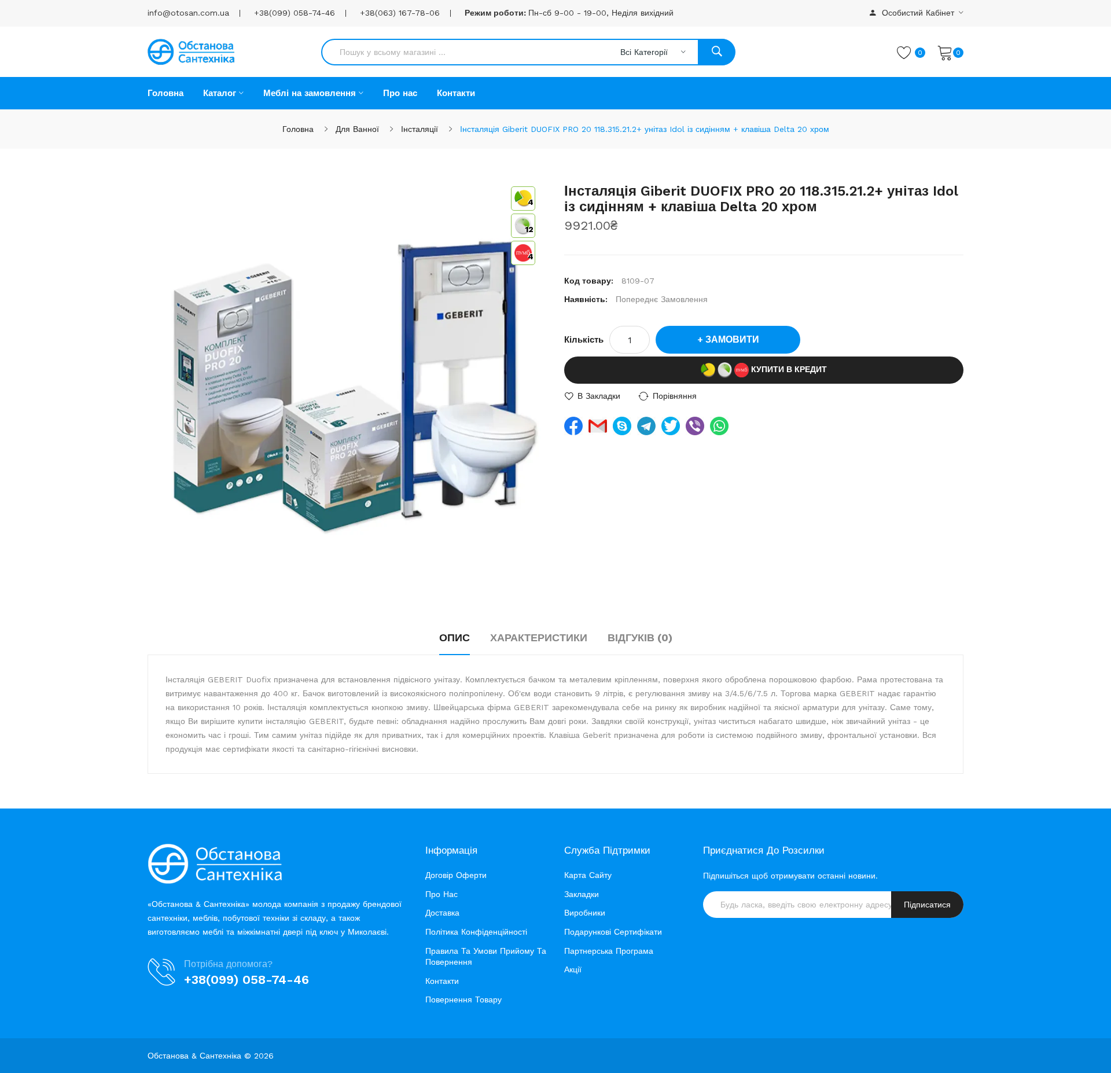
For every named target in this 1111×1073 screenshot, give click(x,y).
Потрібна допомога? (228, 963)
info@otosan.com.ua (188, 12)
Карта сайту (588, 875)
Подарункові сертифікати (613, 931)
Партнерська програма (608, 951)
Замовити (732, 339)
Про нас (441, 894)
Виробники (584, 912)
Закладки (581, 894)
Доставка (442, 912)
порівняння (675, 395)
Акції (573, 969)
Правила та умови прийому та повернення (485, 956)
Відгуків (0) (640, 637)
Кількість (584, 340)
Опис (454, 637)
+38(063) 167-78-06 (400, 12)
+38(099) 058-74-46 (294, 12)
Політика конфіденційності (476, 931)
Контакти (442, 981)
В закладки (598, 395)
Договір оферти (456, 875)
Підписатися (927, 904)
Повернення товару (463, 999)
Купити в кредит (788, 369)
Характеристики (538, 637)
